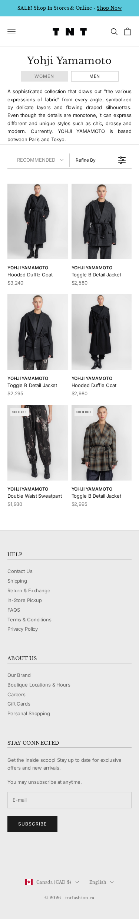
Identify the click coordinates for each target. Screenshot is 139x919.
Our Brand (19, 675)
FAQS (13, 610)
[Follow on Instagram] (30, 857)
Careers (16, 694)
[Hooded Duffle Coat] (37, 221)
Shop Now (109, 8)
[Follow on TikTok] (69, 857)
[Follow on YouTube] (49, 857)
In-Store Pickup (24, 600)
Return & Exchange (28, 590)
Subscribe (32, 824)
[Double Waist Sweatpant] (37, 443)
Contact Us (20, 571)
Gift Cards (18, 704)
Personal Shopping (28, 713)
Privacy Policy (22, 629)
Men (94, 76)
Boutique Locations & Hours (38, 685)
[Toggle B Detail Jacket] (102, 221)
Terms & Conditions (29, 619)
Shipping (17, 581)
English (97, 882)
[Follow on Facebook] (11, 857)
